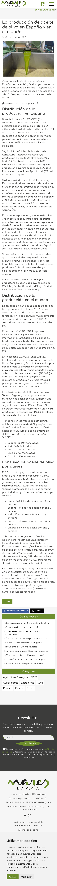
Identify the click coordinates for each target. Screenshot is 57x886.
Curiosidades (10, 683)
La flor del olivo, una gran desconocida (23, 664)
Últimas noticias (29, 617)
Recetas (19, 688)
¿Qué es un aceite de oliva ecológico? (23, 643)
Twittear (38, 611)
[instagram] (29, 816)
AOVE (34, 677)
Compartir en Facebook (16, 611)
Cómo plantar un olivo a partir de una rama (26, 639)
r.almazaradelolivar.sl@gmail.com (28, 794)
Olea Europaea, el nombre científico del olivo (26, 623)
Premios (7, 688)
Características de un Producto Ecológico (25, 660)
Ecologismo (27, 683)
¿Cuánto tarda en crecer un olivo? (21, 627)
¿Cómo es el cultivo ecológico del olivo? (24, 655)
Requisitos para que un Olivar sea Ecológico (26, 651)
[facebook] (25, 816)
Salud (30, 688)
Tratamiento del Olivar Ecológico (20, 647)
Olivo (40, 683)
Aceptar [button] (12, 877)
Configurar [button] (26, 877)
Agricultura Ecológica (15, 677)
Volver (7, 601)
